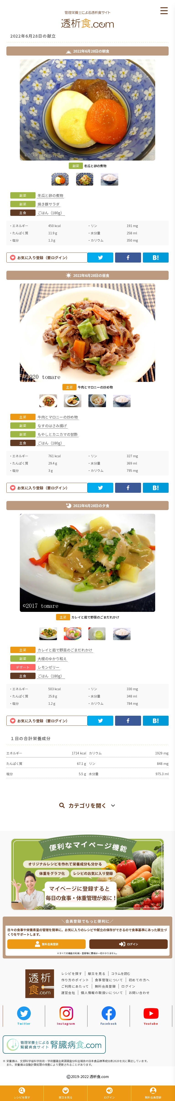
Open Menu (164, 11)
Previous (3, 123)
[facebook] (128, 258)
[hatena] (156, 258)
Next (172, 123)
